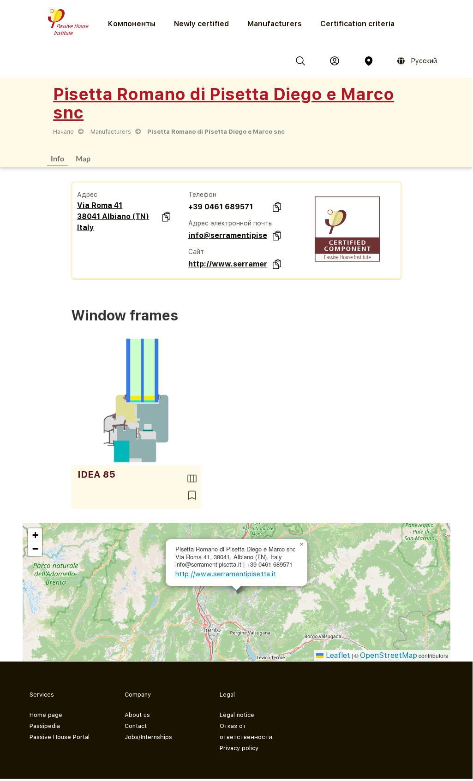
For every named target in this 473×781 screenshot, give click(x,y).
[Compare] (192, 478)
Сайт (196, 251)
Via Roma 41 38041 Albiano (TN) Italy (113, 216)
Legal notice (237, 714)
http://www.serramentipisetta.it (227, 264)
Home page (46, 714)
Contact (136, 725)
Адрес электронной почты (230, 223)
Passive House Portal (60, 737)
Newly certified (201, 23)
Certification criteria (357, 23)
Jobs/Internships (148, 737)
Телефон (202, 194)
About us (137, 714)
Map (83, 158)
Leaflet (336, 655)
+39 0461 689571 (220, 206)
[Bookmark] (192, 495)
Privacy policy (239, 748)
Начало (63, 131)
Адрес (87, 194)
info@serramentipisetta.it (227, 235)
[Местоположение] (369, 61)
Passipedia (45, 725)
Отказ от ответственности (246, 731)
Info (57, 158)
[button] (301, 544)
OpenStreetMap (388, 655)
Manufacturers (274, 23)
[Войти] (334, 61)
